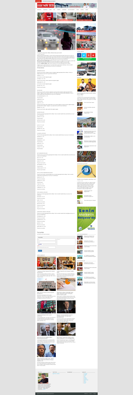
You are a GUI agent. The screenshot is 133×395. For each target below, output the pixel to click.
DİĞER (87, 9)
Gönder (40, 250)
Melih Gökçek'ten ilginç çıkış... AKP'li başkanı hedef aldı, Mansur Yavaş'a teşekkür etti (45, 359)
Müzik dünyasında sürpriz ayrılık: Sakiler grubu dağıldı (86, 93)
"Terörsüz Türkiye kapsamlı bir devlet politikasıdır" (46, 271)
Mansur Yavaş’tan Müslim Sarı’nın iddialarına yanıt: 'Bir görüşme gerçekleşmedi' (65, 316)
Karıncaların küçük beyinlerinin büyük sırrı (88, 196)
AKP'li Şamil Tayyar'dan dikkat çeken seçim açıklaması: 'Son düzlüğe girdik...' (66, 338)
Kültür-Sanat (86, 379)
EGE (54, 9)
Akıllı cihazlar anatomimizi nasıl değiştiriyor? (90, 146)
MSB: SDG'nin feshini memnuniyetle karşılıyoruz (45, 293)
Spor (85, 380)
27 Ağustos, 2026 (80, 95)
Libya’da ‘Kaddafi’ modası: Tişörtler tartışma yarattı (89, 251)
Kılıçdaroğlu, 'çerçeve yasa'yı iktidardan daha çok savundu (89, 282)
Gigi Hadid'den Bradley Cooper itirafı (88, 113)
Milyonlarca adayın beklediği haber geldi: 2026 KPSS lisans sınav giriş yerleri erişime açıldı (65, 293)
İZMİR (50, 9)
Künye (91, 393)
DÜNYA (82, 9)
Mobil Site (86, 393)
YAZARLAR (45, 9)
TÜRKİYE (58, 9)
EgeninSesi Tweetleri (56, 373)
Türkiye (85, 377)
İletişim (95, 393)
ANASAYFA (39, 9)
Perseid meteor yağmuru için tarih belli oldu (89, 137)
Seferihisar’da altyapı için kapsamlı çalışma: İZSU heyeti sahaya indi (55, 1)
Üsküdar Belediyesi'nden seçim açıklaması (44, 315)
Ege (84, 376)
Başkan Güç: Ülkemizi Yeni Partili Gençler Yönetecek (89, 237)
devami (44, 389)
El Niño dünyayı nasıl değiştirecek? (88, 191)
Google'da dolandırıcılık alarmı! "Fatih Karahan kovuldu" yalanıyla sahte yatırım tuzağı (90, 132)
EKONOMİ (64, 9)
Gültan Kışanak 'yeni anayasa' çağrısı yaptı (65, 271)
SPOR (78, 9)
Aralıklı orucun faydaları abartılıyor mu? (86, 179)
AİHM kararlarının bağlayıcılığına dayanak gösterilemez (44, 338)
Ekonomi (85, 378)
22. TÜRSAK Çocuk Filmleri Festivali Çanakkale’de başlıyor (90, 256)
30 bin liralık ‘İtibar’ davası (89, 102)
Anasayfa (85, 373)
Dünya (85, 381)
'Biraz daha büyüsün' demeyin (90, 200)
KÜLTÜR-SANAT (71, 9)
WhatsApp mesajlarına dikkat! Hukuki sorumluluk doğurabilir (90, 141)
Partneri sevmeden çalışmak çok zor (89, 108)
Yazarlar (85, 374)
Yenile (38, 245)
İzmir (85, 375)
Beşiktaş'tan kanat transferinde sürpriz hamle (90, 246)
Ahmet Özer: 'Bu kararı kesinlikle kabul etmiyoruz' (89, 241)
